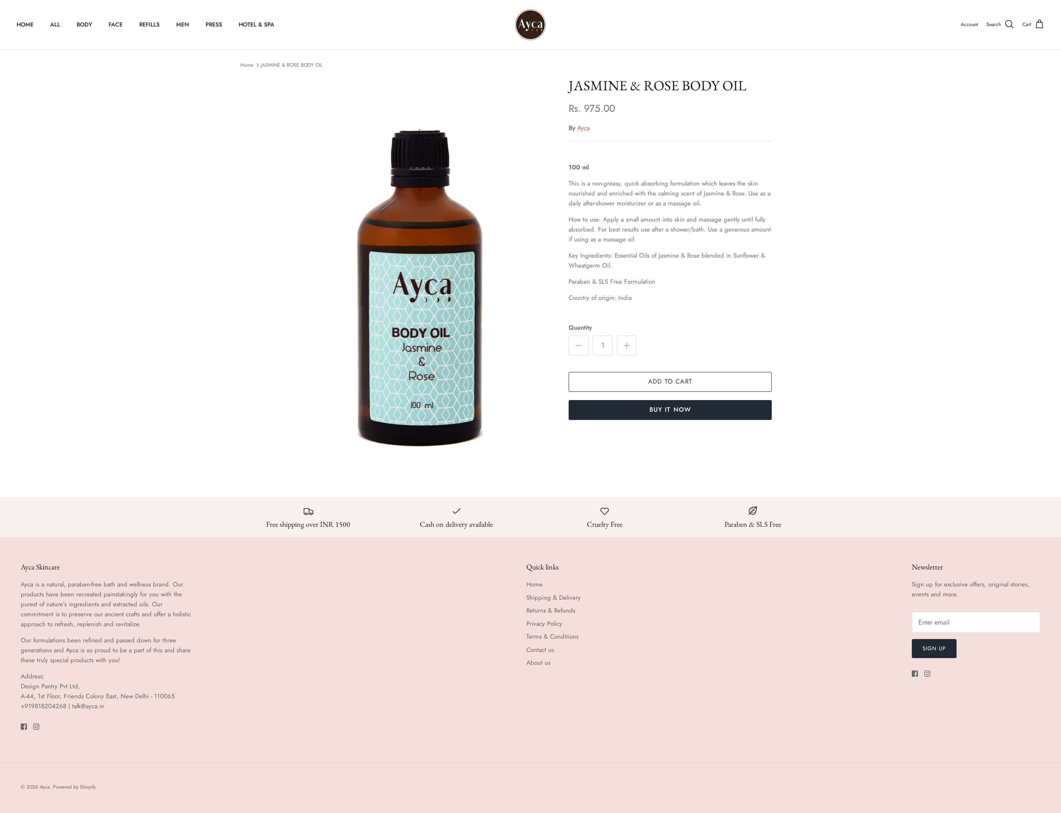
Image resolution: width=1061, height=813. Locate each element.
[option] (419, 272)
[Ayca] (530, 24)
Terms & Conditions (552, 636)
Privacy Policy (544, 623)
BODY (84, 24)
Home (246, 65)
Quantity (580, 327)
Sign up (934, 648)
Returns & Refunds (550, 610)
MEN (182, 24)
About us (538, 662)
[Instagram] (36, 727)
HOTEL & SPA (256, 24)
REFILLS (149, 24)
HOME (25, 24)
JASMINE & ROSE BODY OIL (291, 65)
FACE (116, 24)
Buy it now (670, 409)
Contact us (540, 649)
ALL (55, 24)
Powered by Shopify (74, 787)
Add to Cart (670, 381)
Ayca (583, 128)
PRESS (214, 24)
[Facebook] (24, 727)
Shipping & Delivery (553, 597)
